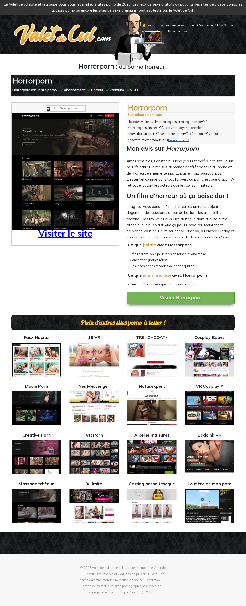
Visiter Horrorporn (181, 297)
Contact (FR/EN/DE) (143, 592)
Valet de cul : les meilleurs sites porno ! (119, 567)
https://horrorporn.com (145, 115)
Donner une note (178, 140)
